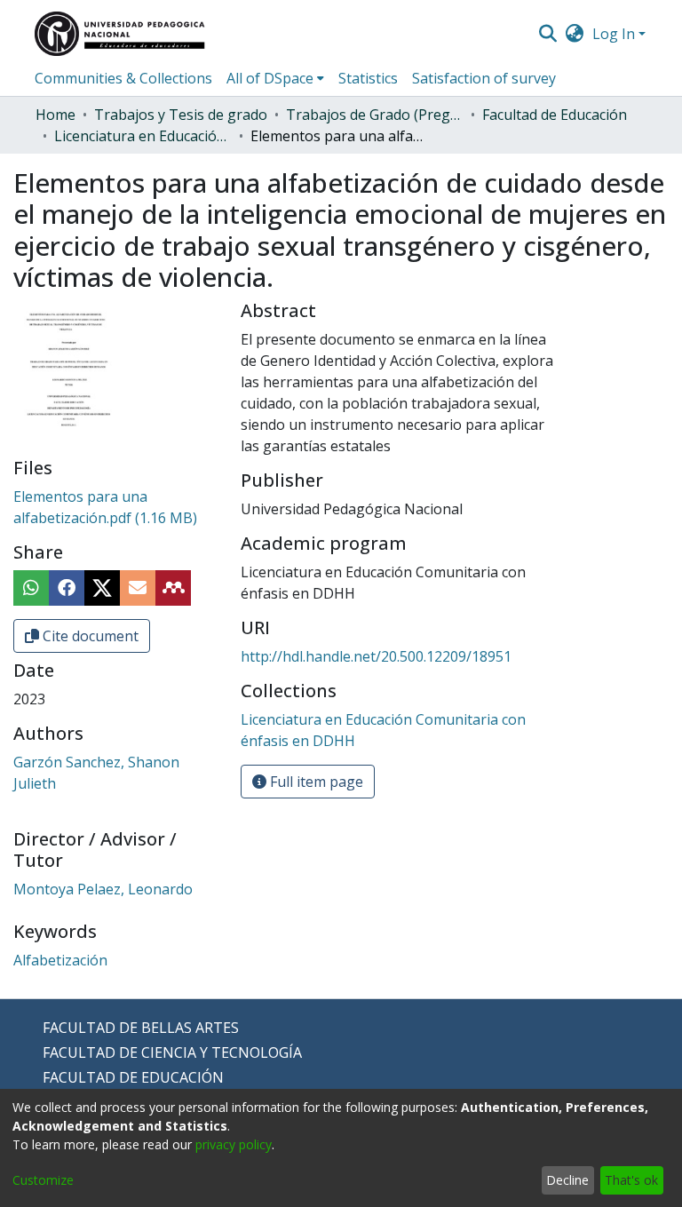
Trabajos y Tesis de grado (180, 114)
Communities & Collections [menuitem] (123, 78)
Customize (43, 1179)
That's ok (631, 1179)
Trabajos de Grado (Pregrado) (375, 114)
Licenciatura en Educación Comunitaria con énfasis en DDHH (143, 136)
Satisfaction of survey (484, 78)
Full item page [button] (314, 781)
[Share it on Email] (137, 588)
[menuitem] (575, 33)
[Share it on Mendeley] (173, 588)
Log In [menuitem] (613, 34)
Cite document (89, 636)
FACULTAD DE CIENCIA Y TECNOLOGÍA (172, 1052)
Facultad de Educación (554, 114)
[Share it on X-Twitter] (102, 588)
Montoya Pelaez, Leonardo (103, 889)
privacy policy (233, 1144)
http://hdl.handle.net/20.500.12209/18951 (376, 656)
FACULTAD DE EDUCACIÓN (133, 1077)
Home (55, 114)
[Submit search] (547, 33)
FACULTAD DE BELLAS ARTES (141, 1027)
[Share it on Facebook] (66, 588)
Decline (567, 1179)
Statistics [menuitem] (368, 78)
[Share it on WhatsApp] (31, 588)
